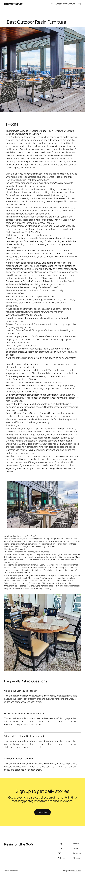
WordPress (77, 871)
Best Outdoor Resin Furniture (62, 3)
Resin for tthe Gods (14, 3)
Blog (79, 3)
